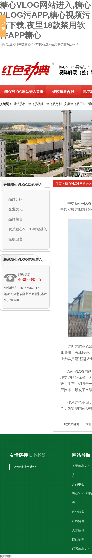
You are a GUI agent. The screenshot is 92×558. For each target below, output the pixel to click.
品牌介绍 (15, 199)
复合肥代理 (36, 104)
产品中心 (78, 484)
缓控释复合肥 (63, 92)
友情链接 (18, 455)
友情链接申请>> (25, 467)
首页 (58, 183)
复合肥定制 (54, 104)
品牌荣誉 (15, 219)
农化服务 (78, 512)
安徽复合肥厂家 (75, 104)
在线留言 (15, 239)
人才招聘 (78, 530)
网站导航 (81, 455)
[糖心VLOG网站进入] (28, 82)
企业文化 (15, 209)
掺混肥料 (20, 104)
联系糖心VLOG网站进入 (27, 229)
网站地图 (78, 539)
